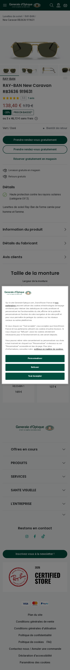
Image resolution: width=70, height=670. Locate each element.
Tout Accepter (35, 376)
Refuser (35, 367)
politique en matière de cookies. (49, 349)
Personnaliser (35, 358)
